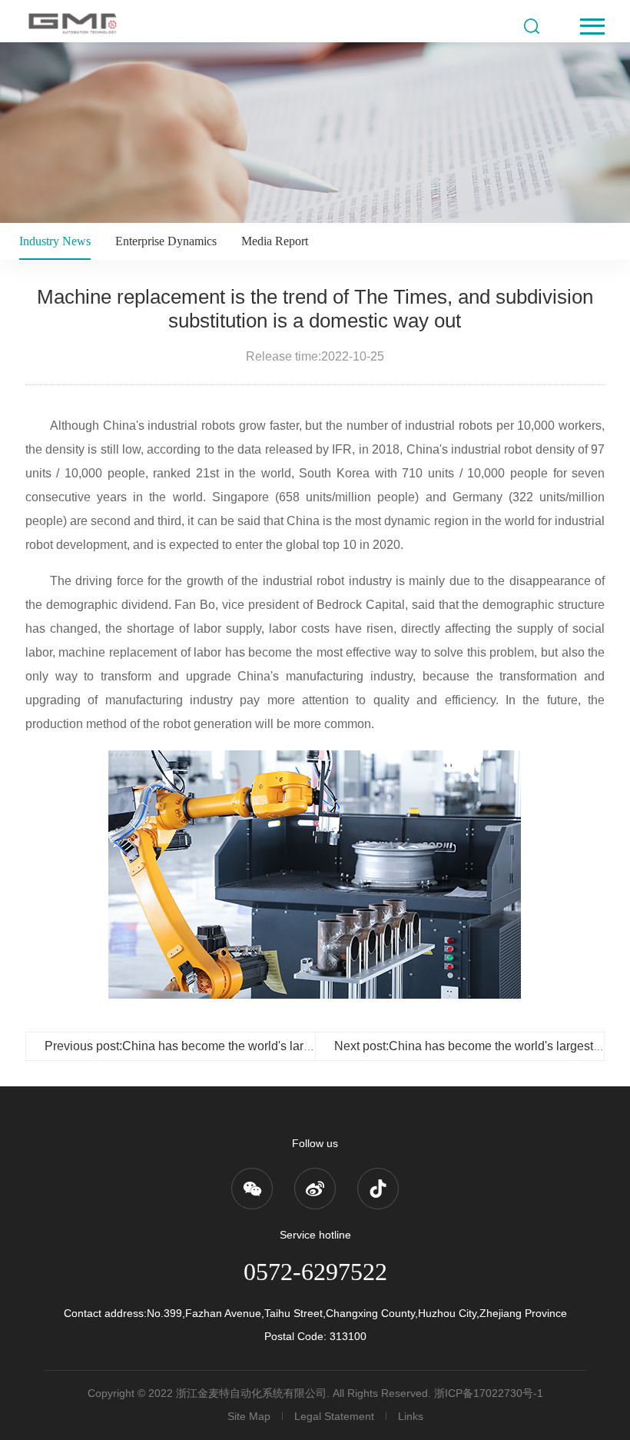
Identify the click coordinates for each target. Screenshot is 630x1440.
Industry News (55, 241)
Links (410, 1416)
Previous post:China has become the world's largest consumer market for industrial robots (287, 1046)
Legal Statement (334, 1416)
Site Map (248, 1416)
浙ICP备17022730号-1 (488, 1393)
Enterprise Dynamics (166, 241)
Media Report (274, 241)
